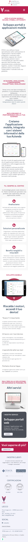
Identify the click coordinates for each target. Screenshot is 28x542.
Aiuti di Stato (6, 526)
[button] (3, 289)
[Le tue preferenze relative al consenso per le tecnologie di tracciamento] (2, 539)
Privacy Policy (14, 535)
